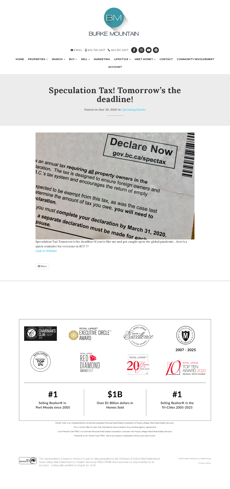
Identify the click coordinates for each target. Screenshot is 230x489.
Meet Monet (144, 59)
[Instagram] (141, 50)
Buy (72, 59)
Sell (84, 59)
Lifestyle (121, 59)
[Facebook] (134, 50)
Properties (37, 59)
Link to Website (46, 251)
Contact (166, 59)
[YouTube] (149, 50)
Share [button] (43, 266)
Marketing (102, 59)
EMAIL (78, 50)
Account (115, 66)
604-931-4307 (119, 50)
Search (57, 59)
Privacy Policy (205, 463)
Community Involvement (195, 59)
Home (20, 59)
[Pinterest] (156, 50)
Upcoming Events (134, 109)
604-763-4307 (96, 50)
